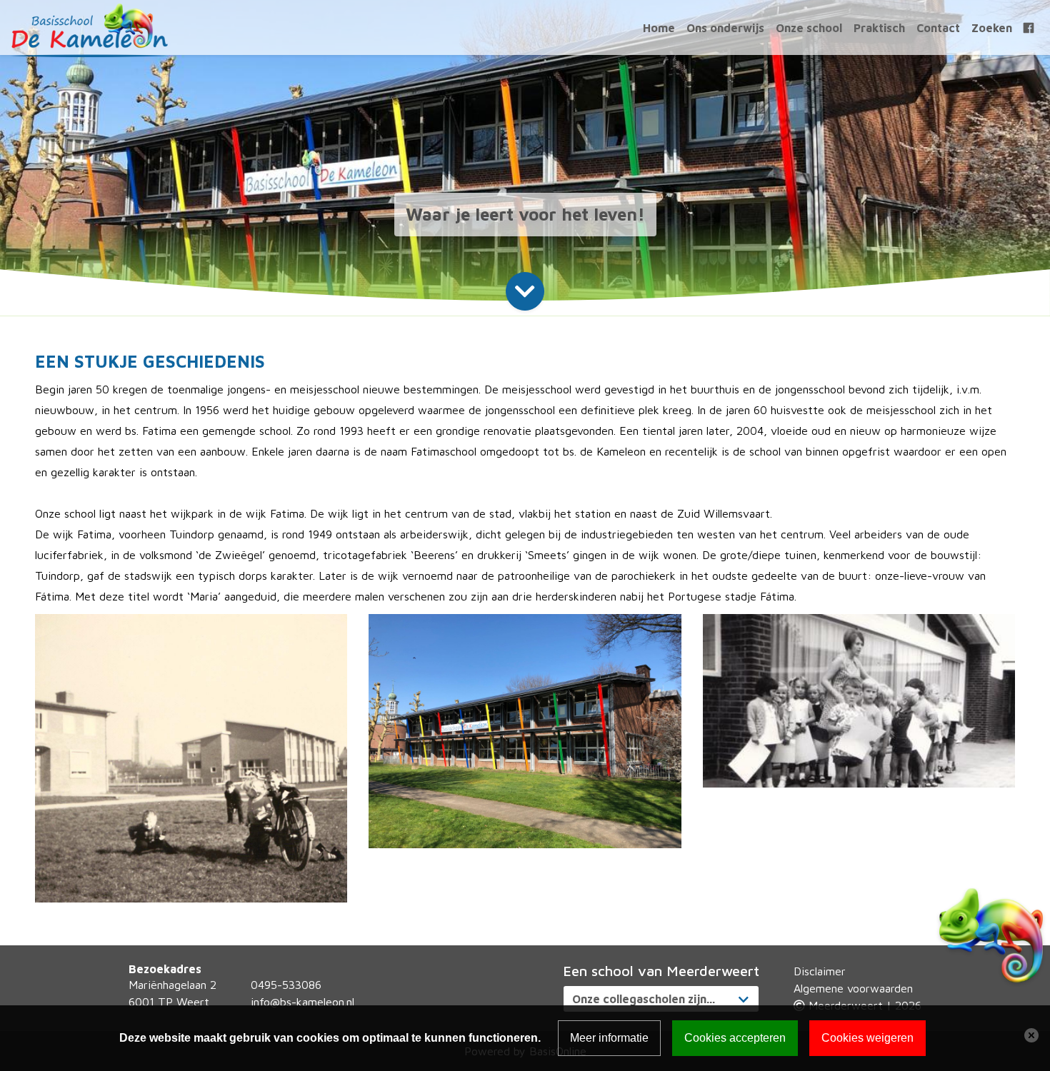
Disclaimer (820, 971)
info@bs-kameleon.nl (302, 1001)
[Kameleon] (89, 29)
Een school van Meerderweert (661, 970)
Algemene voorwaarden (853, 988)
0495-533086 (286, 984)
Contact (938, 27)
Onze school (809, 27)
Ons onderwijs (725, 27)
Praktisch (879, 27)
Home (659, 27)
